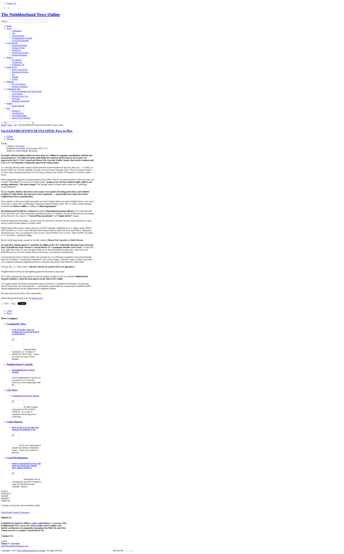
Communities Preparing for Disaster (25, 396)
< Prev (9, 311)
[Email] (10, 139)
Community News (16, 323)
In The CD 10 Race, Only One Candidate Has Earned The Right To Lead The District (25, 332)
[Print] (9, 136)
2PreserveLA (37, 298)
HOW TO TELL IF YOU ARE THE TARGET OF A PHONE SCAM (25, 429)
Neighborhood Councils (19, 364)
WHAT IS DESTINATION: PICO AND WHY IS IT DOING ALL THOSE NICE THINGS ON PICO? (26, 466)
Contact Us (11, 3)
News (9, 125)
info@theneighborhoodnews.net (14, 546)
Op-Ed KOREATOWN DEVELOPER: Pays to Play (37, 131)
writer (34, 523)
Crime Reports (14, 421)
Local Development (17, 457)
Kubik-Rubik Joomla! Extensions (15, 512)
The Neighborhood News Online (31, 550)
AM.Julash (129, 550)
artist (40, 523)
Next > (9, 313)
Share (6, 303)
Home (3, 125)
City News (19, 146)
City (15, 125)
